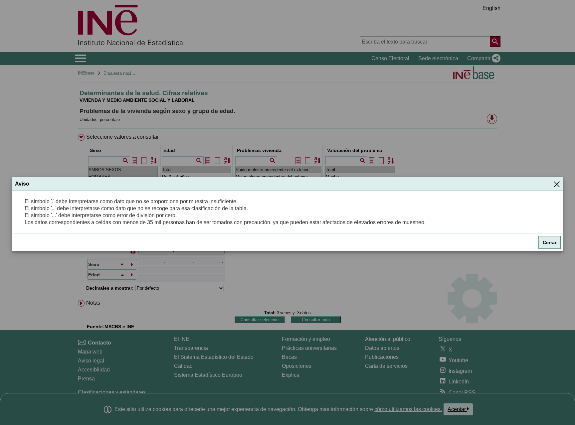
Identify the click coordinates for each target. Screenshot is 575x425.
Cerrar (549, 242)
